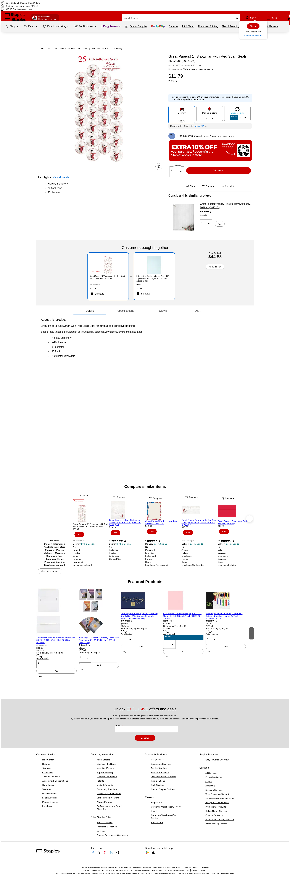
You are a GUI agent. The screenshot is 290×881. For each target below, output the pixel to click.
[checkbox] (108, 294)
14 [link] (125, 541)
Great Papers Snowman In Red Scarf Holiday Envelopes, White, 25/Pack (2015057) (199, 522)
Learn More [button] (228, 136)
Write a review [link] (190, 69)
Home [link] (42, 48)
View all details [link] (61, 177)
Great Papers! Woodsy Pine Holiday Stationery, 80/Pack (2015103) (225, 206)
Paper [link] (50, 48)
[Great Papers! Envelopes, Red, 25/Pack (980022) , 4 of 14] (235, 511)
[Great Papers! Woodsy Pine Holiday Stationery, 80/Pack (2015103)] (183, 217)
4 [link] (210, 212)
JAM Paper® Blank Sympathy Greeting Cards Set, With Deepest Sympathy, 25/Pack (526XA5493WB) (139, 616)
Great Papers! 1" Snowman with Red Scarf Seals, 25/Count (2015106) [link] (107, 277)
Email (119, 725)
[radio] (181, 113)
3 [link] (159, 541)
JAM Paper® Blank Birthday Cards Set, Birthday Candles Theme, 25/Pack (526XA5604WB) (224, 616)
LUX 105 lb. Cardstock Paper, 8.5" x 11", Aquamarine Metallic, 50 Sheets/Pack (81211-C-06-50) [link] (152, 278)
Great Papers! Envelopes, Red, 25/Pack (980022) (232, 522)
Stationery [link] (82, 48)
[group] (56, 633)
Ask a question (206, 69)
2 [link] (233, 541)
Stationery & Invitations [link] (65, 48)
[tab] (89, 310)
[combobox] (181, 18)
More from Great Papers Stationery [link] (107, 48)
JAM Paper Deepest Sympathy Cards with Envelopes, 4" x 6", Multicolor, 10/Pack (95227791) (99, 640)
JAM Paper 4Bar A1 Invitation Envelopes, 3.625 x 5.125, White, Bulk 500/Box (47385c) (56, 640)
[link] (49, 2)
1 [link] (147, 284)
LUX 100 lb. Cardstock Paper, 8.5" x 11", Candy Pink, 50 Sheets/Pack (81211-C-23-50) (182, 616)
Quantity (177, 166)
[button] (237, 18)
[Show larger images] (158, 166)
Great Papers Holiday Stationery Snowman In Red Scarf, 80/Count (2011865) (125, 522)
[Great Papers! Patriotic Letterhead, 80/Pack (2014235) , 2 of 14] (163, 511)
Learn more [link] (198, 99)
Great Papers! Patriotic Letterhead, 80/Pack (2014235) (162, 522)
